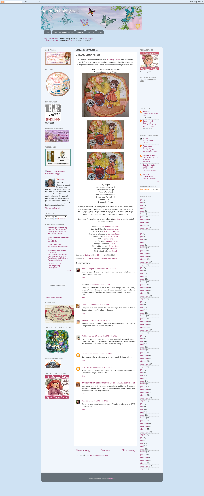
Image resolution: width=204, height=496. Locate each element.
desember (144, 219)
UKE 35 (145, 142)
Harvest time (108, 239)
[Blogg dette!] (107, 255)
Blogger (112, 478)
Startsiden (106, 450)
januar (142, 217)
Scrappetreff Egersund (148, 122)
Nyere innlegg (83, 450)
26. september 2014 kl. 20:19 (101, 367)
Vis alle (69, 270)
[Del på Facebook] (112, 255)
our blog (117, 219)
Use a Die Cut (52, 241)
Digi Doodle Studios (51, 39)
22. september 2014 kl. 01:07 (100, 284)
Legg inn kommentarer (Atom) (97, 455)
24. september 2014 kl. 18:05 (106, 336)
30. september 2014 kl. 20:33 (97, 401)
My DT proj (71, 40)
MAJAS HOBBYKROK (148, 175)
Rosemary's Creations (147, 147)
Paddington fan (88, 336)
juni (141, 202)
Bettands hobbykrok (60, 11)
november (144, 222)
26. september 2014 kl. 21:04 (124, 383)
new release (112, 258)
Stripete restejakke (149, 178)
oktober (143, 225)
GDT (100, 32)
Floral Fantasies (54, 245)
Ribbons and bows (112, 227)
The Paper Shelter (51, 40)
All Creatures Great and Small (58, 247)
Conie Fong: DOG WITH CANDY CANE (150, 151)
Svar (83, 277)
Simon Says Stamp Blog (57, 228)
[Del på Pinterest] (114, 255)
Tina (83, 401)
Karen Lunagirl (88, 269)
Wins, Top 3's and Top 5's (63, 32)
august (142, 231)
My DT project (88, 39)
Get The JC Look (149, 155)
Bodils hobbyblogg (148, 139)
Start (47, 32)
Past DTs (90, 32)
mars (142, 211)
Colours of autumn (111, 231)
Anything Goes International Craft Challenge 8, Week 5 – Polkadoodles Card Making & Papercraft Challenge (58, 257)
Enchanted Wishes (149, 171)
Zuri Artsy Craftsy (113, 60)
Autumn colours (112, 241)
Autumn (113, 244)
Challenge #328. (53, 267)
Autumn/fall (114, 249)
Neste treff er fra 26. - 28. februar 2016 (150, 126)
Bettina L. (62, 179)
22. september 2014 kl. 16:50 (99, 305)
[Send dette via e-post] (105, 255)
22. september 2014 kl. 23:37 (99, 320)
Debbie (84, 305)
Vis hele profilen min (52, 208)
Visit (53, 297)
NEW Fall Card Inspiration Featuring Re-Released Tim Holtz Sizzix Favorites (57, 231)
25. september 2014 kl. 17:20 (101, 354)
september (144, 228)
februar (143, 214)
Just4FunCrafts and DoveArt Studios (149, 167)
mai (141, 205)
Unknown (85, 354)
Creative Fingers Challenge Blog (54, 265)
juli (141, 200)
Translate (62, 219)
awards (80, 32)
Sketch (114, 251)
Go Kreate (103, 258)
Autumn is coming (111, 236)
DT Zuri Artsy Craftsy (91, 258)
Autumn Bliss (114, 246)
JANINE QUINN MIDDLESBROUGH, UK (97, 383)
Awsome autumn (113, 229)
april (142, 208)
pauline (85, 320)
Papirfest (146, 111)
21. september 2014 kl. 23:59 (105, 269)
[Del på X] (109, 255)
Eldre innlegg (128, 450)
